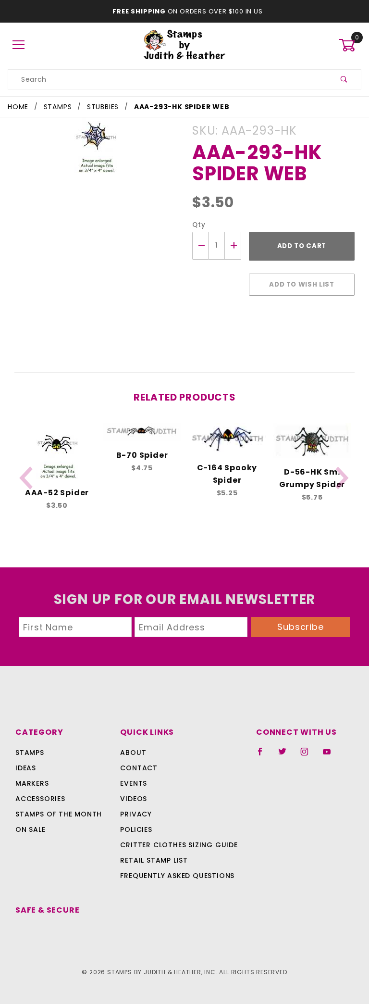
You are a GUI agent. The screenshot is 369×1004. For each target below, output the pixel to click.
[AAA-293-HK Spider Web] (95, 150)
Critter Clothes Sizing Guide (178, 845)
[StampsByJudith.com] (184, 45)
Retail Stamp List (154, 860)
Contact (139, 768)
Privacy (136, 814)
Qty (198, 224)
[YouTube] (331, 755)
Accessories (40, 798)
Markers (32, 783)
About (133, 752)
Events (133, 783)
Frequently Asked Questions (177, 875)
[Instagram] (308, 755)
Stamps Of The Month (58, 814)
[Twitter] (286, 755)
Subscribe (300, 627)
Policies (136, 829)
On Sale (30, 829)
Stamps (29, 752)
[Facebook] (264, 755)
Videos (133, 798)
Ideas (25, 768)
